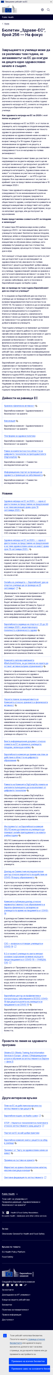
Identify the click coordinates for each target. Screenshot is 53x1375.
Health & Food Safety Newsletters (24, 1213)
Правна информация (11, 1314)
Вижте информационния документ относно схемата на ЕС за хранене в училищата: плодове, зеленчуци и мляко (25, 744)
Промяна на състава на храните (19, 1160)
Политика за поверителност (15, 1309)
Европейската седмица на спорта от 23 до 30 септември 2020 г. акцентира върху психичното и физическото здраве (26, 627)
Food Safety (7, 1257)
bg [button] (42, 9)
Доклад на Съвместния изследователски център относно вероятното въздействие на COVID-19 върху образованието (25, 874)
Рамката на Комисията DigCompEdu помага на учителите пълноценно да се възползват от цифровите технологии (26, 787)
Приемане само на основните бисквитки (30, 1368)
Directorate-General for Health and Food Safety (23, 1233)
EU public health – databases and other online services (24, 1216)
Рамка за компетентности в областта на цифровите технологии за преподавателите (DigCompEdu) (25, 454)
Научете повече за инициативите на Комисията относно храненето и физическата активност (26, 702)
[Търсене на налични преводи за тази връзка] (36, 406)
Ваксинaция (9, 421)
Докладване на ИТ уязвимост (16, 1294)
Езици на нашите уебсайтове (16, 1299)
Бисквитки (7, 1304)
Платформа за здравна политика (19, 436)
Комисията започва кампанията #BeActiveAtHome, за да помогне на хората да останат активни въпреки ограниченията (26, 663)
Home (6, 24)
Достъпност (8, 1319)
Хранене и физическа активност (19, 405)
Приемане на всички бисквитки (28, 1361)
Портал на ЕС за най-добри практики (21, 1133)
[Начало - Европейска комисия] (9, 8)
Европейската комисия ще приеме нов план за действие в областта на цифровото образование (26, 757)
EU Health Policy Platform (13, 1252)
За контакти (8, 1289)
